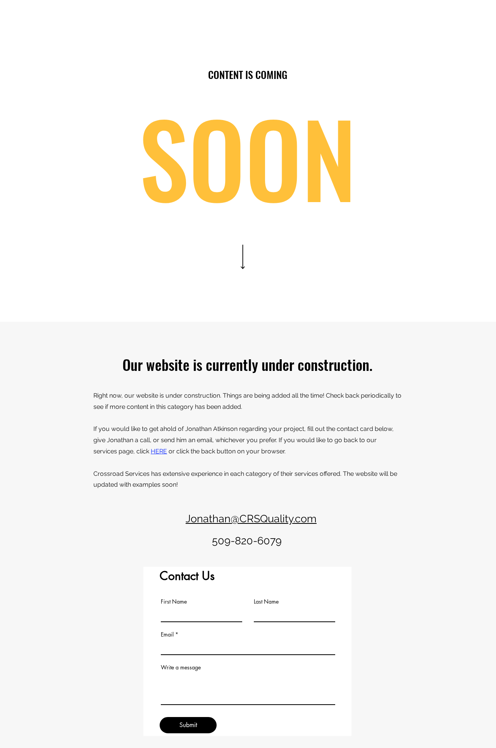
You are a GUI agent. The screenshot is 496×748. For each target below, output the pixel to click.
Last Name (266, 601)
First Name (174, 601)
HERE (159, 451)
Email (167, 634)
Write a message (181, 667)
